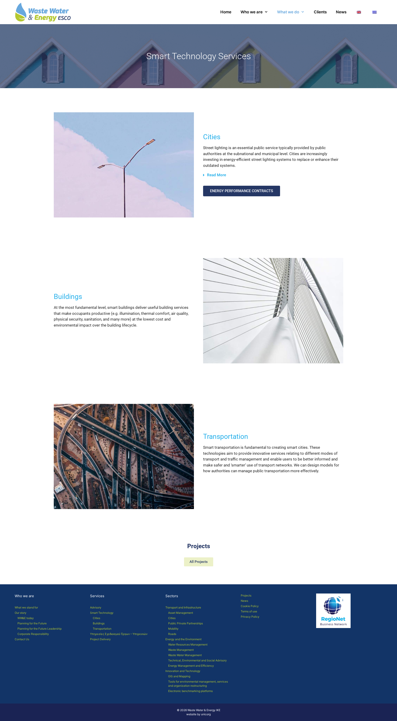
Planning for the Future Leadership (39, 628)
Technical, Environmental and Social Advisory (197, 660)
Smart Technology (101, 612)
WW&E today (25, 618)
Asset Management (180, 612)
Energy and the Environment (183, 639)
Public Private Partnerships (185, 623)
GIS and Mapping (179, 676)
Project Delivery (100, 639)
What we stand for (26, 607)
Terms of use (249, 611)
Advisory (95, 607)
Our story (20, 612)
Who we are (252, 12)
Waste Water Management (185, 655)
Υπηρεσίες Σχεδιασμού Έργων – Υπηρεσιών (118, 634)
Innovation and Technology (182, 671)
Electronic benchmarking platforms (190, 691)
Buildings (99, 623)
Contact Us (22, 639)
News (341, 12)
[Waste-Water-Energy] (44, 12)
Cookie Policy (250, 606)
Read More (216, 175)
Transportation (102, 628)
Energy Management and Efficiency (191, 665)
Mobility (173, 628)
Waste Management (181, 650)
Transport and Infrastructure (183, 607)
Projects (246, 595)
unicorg (206, 714)
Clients (320, 12)
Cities (96, 618)
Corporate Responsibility (33, 634)
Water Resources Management (187, 644)
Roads (172, 634)
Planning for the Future (32, 623)
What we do (288, 12)
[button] (273, 177)
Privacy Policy (250, 616)
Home (225, 12)
